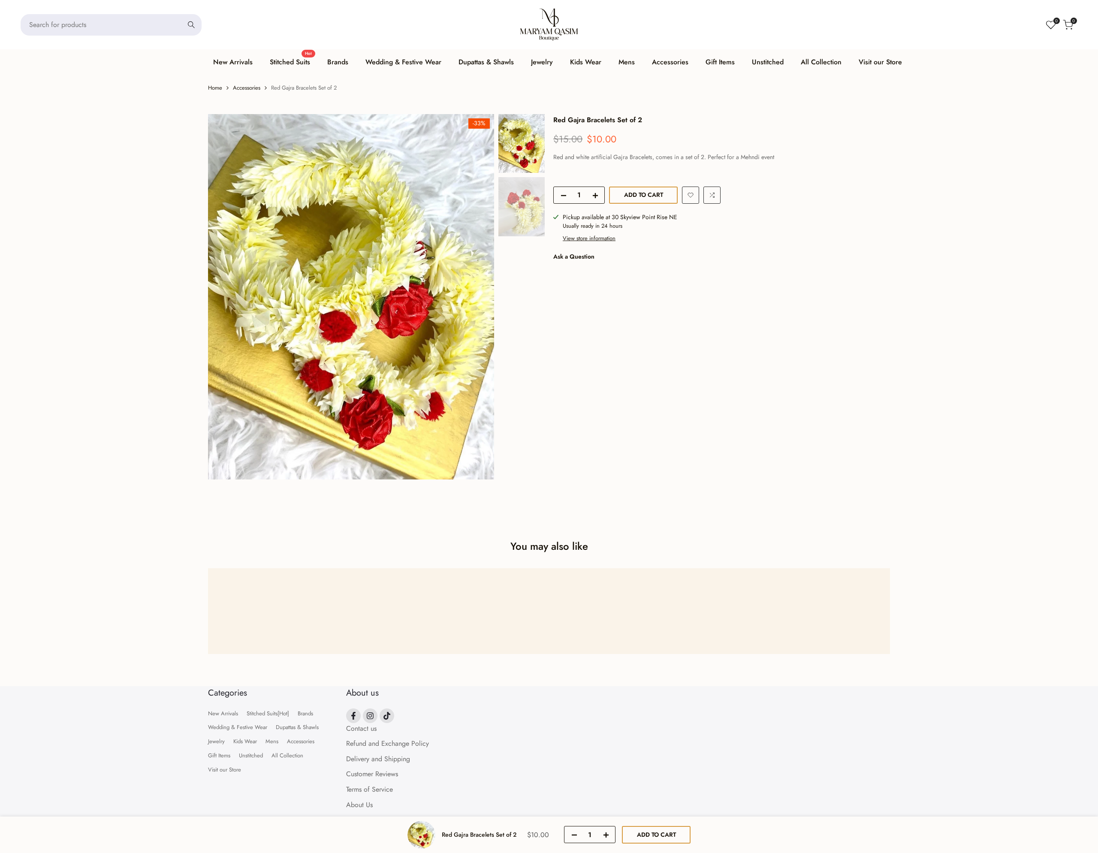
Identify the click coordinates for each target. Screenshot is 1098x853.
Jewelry (216, 741)
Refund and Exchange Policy (387, 743)
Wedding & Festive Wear (237, 727)
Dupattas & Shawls (297, 727)
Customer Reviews (372, 774)
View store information (589, 238)
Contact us (361, 728)
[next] (477, 296)
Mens (271, 741)
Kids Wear (245, 741)
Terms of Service (369, 789)
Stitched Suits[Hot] (268, 713)
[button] (690, 195)
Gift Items (219, 755)
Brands (305, 713)
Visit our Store (224, 770)
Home (215, 88)
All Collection (287, 755)
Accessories (246, 88)
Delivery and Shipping (378, 759)
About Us (359, 805)
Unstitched (251, 755)
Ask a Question (573, 256)
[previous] (225, 296)
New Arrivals (223, 713)
